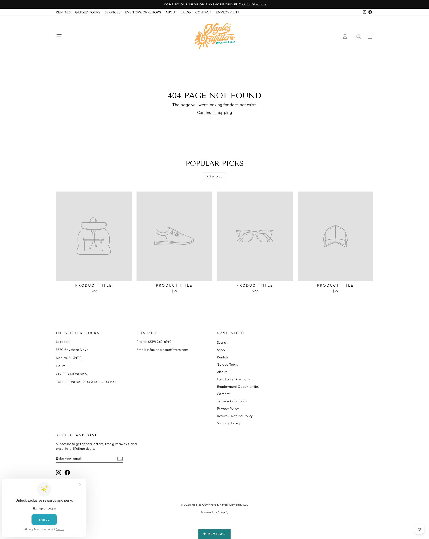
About (222, 372)
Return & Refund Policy (235, 416)
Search (222, 342)
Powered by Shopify (214, 512)
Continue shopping (214, 112)
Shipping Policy (229, 423)
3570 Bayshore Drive (72, 349)
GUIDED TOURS (87, 12)
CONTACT (203, 12)
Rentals (223, 357)
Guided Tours (227, 364)
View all (214, 176)
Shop (221, 350)
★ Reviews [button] (214, 534)
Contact (223, 394)
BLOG (186, 12)
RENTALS (63, 12)
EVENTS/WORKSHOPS (143, 12)
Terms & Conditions (232, 401)
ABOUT (171, 12)
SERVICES (113, 12)
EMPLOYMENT (228, 12)
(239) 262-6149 (159, 341)
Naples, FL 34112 (68, 358)
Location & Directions (233, 379)
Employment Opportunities (238, 386)
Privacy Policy (228, 408)
